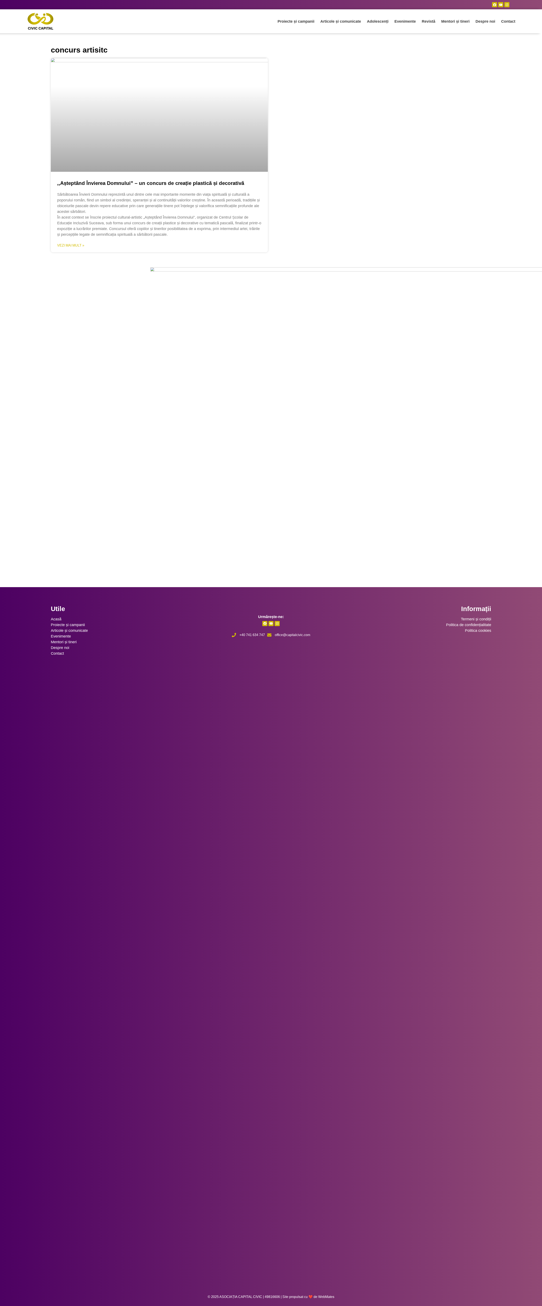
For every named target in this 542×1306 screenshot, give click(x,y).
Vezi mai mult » (70, 245)
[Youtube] (500, 4)
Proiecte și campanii (296, 21)
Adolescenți (378, 21)
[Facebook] (494, 4)
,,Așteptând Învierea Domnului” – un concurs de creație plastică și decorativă (150, 183)
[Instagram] (506, 4)
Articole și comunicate (340, 21)
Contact (508, 21)
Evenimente (405, 21)
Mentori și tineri (455, 21)
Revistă (428, 21)
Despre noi (485, 21)
